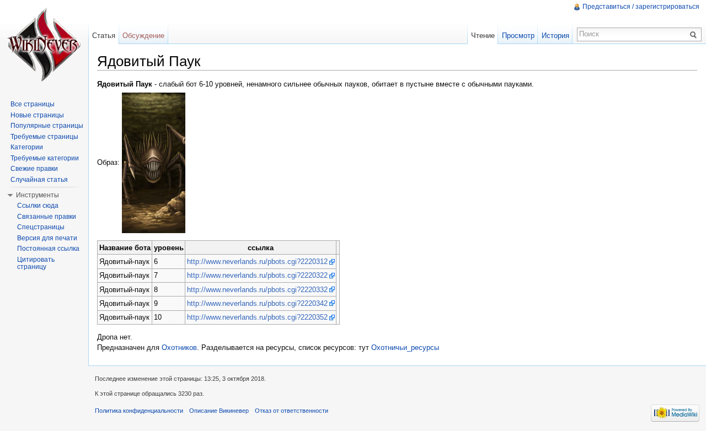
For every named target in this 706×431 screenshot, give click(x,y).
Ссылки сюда (37, 205)
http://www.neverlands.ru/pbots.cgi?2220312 (257, 261)
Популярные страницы (46, 126)
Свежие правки (34, 169)
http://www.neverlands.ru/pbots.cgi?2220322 (257, 275)
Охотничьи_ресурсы (405, 347)
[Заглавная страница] (44, 44)
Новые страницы (37, 115)
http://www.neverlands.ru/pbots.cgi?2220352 (257, 317)
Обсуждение (143, 35)
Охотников (179, 347)
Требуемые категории (44, 158)
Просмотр (518, 35)
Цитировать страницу (36, 263)
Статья (103, 35)
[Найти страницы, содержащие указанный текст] (695, 34)
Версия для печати (47, 238)
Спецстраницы (41, 227)
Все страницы (32, 104)
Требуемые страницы (44, 137)
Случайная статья (39, 180)
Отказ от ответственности (291, 410)
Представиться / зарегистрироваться (640, 6)
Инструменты (37, 195)
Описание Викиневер (219, 410)
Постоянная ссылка (48, 248)
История (555, 35)
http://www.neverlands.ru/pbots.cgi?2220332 (257, 289)
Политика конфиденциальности (139, 410)
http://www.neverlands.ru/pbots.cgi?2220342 (257, 303)
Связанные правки (46, 216)
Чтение (483, 35)
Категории (26, 147)
